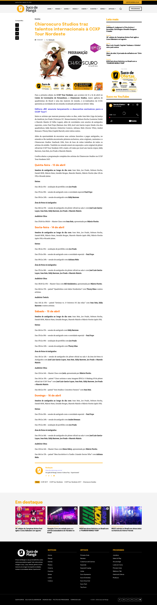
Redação (52, 40)
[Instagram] (48, 475)
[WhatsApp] (17, 38)
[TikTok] (127, 599)
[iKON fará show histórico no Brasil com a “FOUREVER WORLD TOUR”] (94, 515)
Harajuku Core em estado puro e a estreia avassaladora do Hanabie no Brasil (60, 530)
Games (108, 25)
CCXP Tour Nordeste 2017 (72, 482)
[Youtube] (54, 475)
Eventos (37, 19)
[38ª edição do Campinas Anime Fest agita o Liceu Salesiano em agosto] (30, 515)
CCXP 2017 (44, 482)
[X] (17, 29)
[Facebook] (17, 25)
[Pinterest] (17, 33)
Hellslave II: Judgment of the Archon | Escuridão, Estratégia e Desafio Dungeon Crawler (121, 29)
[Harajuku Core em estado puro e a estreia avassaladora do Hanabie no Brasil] (62, 515)
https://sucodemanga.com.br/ (53, 470)
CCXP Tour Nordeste (56, 482)
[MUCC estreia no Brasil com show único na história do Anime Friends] (126, 515)
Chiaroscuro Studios (89, 482)
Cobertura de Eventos (53, 527)
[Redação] (39, 471)
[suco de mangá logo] (27, 9)
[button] (120, 8)
